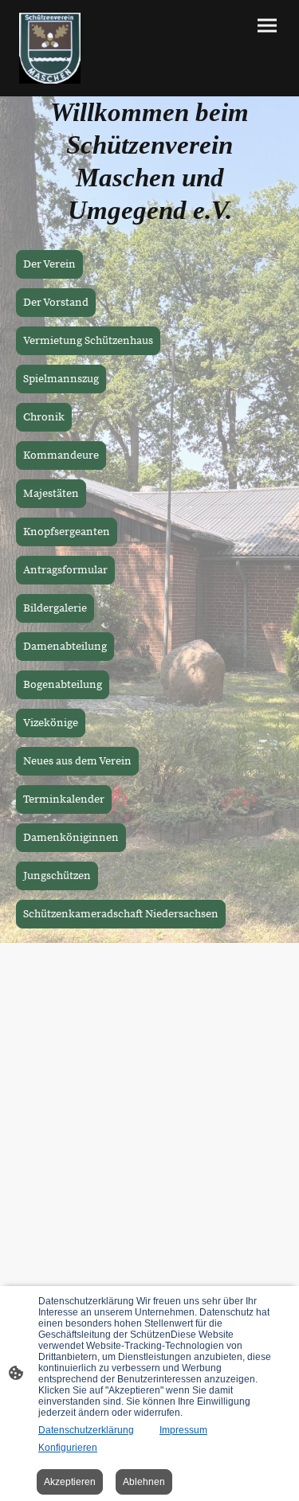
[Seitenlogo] (50, 48)
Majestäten (51, 494)
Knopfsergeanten (66, 532)
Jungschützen (57, 876)
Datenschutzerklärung (86, 1430)
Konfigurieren (67, 1447)
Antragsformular (65, 570)
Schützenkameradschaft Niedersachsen (120, 914)
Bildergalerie (55, 608)
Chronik (44, 417)
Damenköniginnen (71, 838)
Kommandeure (61, 455)
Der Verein (49, 264)
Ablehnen (144, 1481)
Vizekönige (50, 723)
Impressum (183, 1430)
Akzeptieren (70, 1481)
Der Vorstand (56, 302)
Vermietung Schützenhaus (88, 341)
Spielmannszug (61, 379)
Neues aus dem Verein (77, 761)
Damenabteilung (65, 646)
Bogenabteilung (62, 685)
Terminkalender (63, 799)
